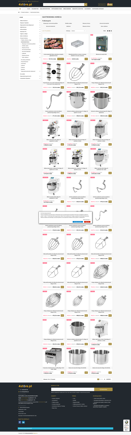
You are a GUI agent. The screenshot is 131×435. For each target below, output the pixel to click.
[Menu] (129, 420)
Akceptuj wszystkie (78, 221)
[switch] (126, 430)
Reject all (87, 221)
